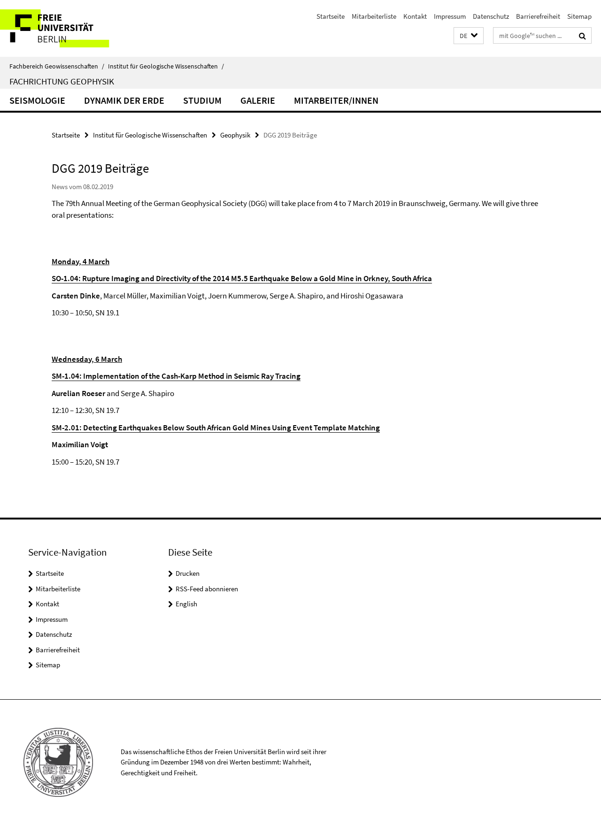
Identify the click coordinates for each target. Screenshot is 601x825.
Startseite (330, 16)
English (186, 603)
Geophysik (235, 134)
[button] (469, 36)
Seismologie (37, 100)
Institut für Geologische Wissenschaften (166, 66)
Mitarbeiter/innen (336, 100)
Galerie (257, 100)
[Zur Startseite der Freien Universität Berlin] (78, 28)
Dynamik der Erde (124, 100)
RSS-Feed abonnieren (207, 588)
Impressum (450, 16)
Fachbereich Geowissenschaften (56, 66)
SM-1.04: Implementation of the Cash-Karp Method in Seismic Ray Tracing (176, 376)
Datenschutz (491, 16)
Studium (202, 100)
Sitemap (579, 16)
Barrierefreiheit (538, 16)
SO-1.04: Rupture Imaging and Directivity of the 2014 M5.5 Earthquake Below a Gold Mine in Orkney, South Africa (242, 278)
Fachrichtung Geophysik (61, 81)
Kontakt (415, 16)
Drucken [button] (188, 573)
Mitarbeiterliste (374, 16)
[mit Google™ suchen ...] (582, 35)
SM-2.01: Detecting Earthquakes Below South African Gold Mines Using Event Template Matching (216, 427)
